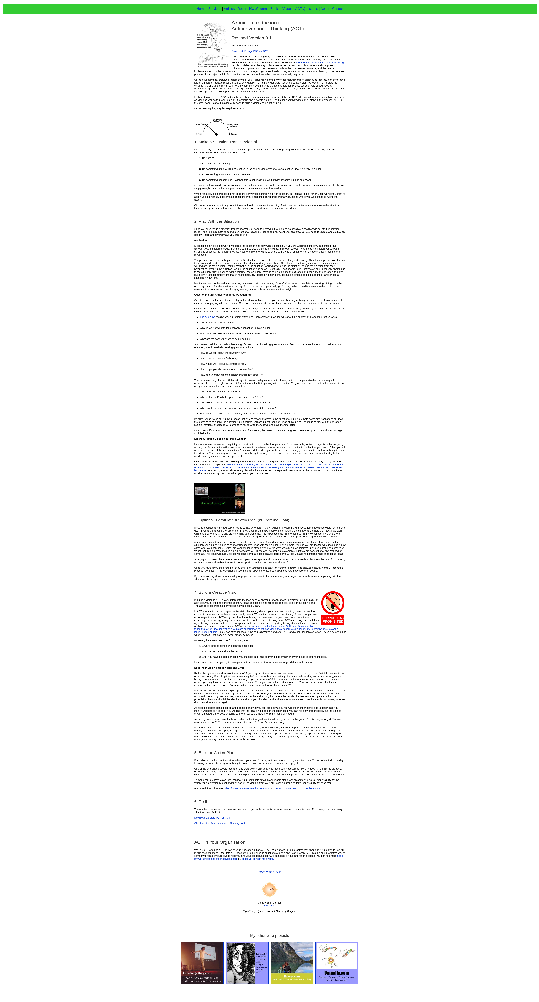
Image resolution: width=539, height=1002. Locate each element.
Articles (229, 9)
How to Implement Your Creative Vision (298, 788)
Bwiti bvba (269, 905)
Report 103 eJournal (253, 9)
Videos (287, 9)
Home (201, 9)
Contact (338, 9)
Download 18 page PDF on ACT (250, 51)
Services (214, 9)
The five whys (207, 317)
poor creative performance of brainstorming (319, 62)
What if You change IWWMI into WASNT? (247, 788)
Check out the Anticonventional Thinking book (219, 823)
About (325, 9)
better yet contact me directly (258, 858)
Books (275, 9)
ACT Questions (306, 9)
